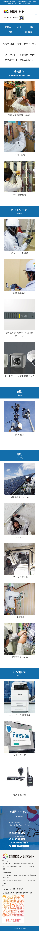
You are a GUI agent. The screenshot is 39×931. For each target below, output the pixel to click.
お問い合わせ (28, 893)
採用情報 (18, 893)
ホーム (5, 889)
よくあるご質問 (8, 893)
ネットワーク (19, 27)
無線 (31, 27)
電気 (10, 32)
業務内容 (20, 889)
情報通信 (8, 27)
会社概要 (12, 889)
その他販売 (28, 32)
